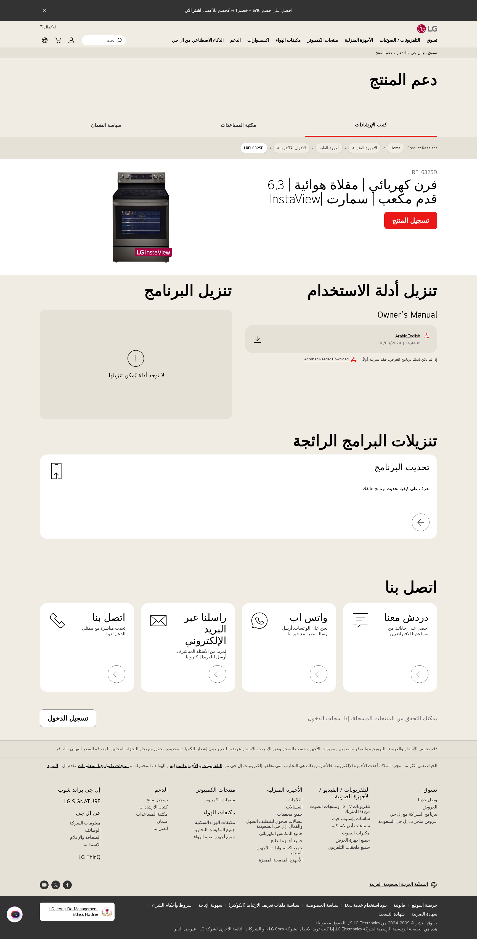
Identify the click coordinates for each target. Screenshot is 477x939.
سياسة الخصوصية (322, 905)
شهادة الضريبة (424, 914)
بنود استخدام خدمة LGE (366, 905)
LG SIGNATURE (82, 801)
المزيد (52, 765)
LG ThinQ (89, 857)
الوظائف (92, 830)
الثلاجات (295, 799)
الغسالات (294, 807)
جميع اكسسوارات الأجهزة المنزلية (279, 850)
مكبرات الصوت (356, 833)
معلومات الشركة (85, 823)
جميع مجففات (290, 814)
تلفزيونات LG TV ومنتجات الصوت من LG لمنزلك (340, 809)
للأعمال (50, 27)
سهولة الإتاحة (210, 905)
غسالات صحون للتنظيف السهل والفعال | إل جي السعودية (274, 824)
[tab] (371, 126)
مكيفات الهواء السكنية (215, 822)
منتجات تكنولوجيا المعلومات (103, 765)
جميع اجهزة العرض (353, 840)
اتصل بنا (160, 828)
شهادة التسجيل (391, 914)
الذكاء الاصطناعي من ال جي (198, 40)
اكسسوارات (258, 40)
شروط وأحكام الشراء (172, 905)
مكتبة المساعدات (152, 814)
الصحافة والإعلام (85, 837)
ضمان (162, 821)
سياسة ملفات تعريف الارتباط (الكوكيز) (264, 905)
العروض (430, 807)
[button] (104, 40)
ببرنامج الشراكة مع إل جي (413, 814)
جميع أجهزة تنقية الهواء (214, 836)
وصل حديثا (427, 799)
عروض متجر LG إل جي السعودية (407, 821)
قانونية (399, 905)
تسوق (432, 40)
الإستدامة (92, 844)
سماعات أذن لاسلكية (351, 825)
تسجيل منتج (157, 799)
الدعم (235, 40)
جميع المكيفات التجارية (214, 829)
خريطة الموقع (424, 905)
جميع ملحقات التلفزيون (349, 847)
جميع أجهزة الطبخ (287, 840)
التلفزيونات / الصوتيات (400, 40)
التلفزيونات (212, 765)
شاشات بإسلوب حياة (351, 818)
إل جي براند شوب (79, 789)
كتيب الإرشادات (153, 807)
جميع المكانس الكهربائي (281, 833)
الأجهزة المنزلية (359, 40)
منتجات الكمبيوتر (323, 40)
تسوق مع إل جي (424, 52)
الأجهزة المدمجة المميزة (281, 860)
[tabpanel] (238, 344)
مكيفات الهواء (288, 40)
